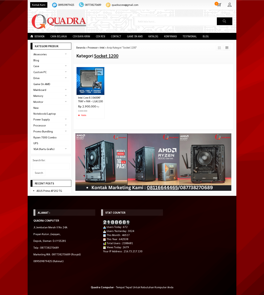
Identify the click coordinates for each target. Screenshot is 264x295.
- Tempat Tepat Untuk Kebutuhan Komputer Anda (132, 287)
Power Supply (41, 119)
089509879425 (66, 4)
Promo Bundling (43, 131)
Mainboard (39, 89)
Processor (39, 125)
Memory (38, 95)
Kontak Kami (38, 4)
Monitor (38, 101)
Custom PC (40, 72)
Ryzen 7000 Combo (45, 137)
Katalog (153, 36)
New (35, 107)
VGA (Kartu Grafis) (44, 149)
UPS (35, 143)
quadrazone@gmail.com (125, 4)
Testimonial (190, 36)
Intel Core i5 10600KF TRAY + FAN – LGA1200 (90, 99)
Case (36, 66)
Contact (116, 36)
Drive (36, 78)
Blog (206, 36)
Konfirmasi (170, 36)
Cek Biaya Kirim (81, 36)
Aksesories (40, 54)
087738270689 (93, 4)
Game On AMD (135, 36)
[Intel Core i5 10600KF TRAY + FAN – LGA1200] (91, 80)
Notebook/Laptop (44, 113)
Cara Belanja (58, 36)
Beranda (39, 36)
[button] (224, 21)
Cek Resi (100, 36)
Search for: (39, 160)
